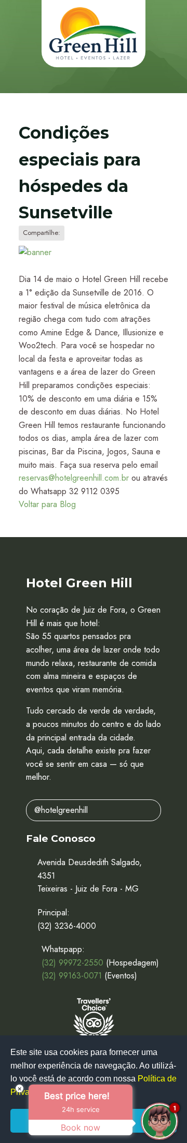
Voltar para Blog (47, 504)
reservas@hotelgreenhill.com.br (74, 478)
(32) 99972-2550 (72, 963)
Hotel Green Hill (93, 34)
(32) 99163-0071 (72, 976)
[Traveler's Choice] (93, 1020)
